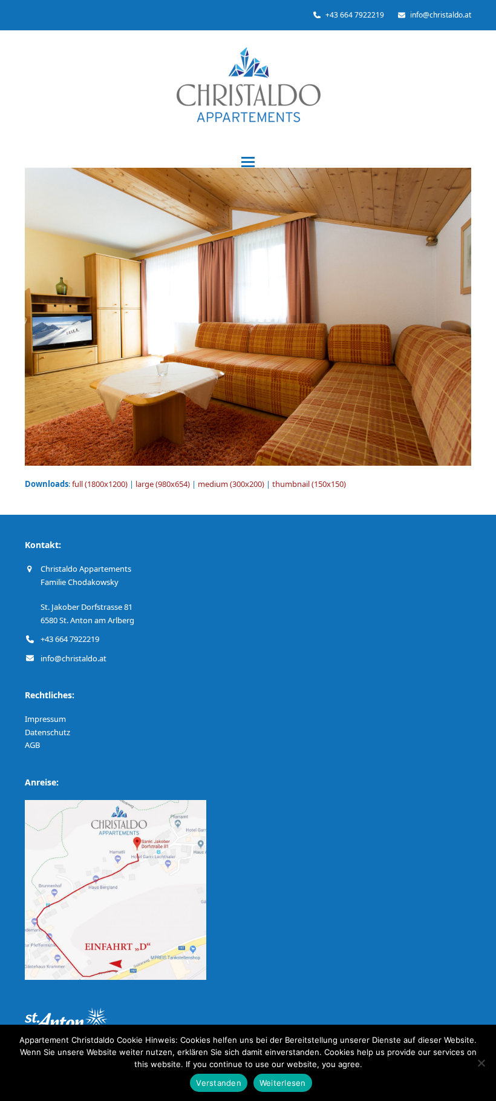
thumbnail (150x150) (309, 483)
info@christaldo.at (73, 658)
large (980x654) (162, 483)
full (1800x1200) (100, 483)
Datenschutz (47, 732)
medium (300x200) (231, 483)
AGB (32, 744)
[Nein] (481, 1063)
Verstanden (218, 1083)
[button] (248, 162)
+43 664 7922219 (70, 638)
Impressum (45, 718)
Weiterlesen (282, 1083)
